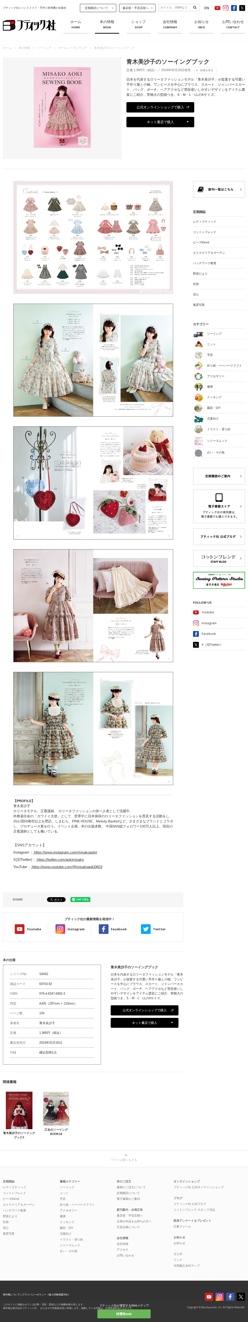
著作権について (11, 1294)
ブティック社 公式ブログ (190, 1204)
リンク (178, 1260)
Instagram (76, 929)
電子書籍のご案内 (128, 1199)
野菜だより (200, 273)
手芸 (63, 1199)
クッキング (67, 1222)
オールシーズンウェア (72, 48)
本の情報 (107, 24)
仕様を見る (206, 70)
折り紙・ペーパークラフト (77, 1204)
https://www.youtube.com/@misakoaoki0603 (66, 867)
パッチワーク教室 (204, 263)
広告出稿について (128, 1227)
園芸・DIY (66, 1228)
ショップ (138, 24)
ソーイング (44, 48)
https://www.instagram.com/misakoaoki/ (65, 852)
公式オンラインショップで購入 (160, 107)
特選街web (124, 1314)
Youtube (34, 929)
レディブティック (204, 221)
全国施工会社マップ (187, 1265)
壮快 (196, 284)
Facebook (119, 929)
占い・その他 (68, 1251)
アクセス (122, 1249)
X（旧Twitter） (212, 644)
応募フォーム (182, 1226)
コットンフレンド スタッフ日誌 (194, 1209)
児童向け (65, 1233)
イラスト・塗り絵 (71, 1239)
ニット (64, 1193)
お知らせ (201, 24)
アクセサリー (68, 1210)
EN (206, 8)
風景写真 (199, 305)
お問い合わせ (233, 24)
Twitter (159, 929)
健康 (63, 1216)
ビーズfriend (201, 242)
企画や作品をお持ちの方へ (134, 1221)
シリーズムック (70, 1245)
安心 (196, 294)
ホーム (75, 24)
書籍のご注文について (131, 1187)
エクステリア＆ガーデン (209, 253)
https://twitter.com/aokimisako (60, 859)
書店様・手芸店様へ (136, 8)
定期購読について (96, 8)
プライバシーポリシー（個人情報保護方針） (46, 1294)
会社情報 (170, 24)
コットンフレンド (204, 232)
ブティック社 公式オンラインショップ (199, 1187)
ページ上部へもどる (124, 1160)
